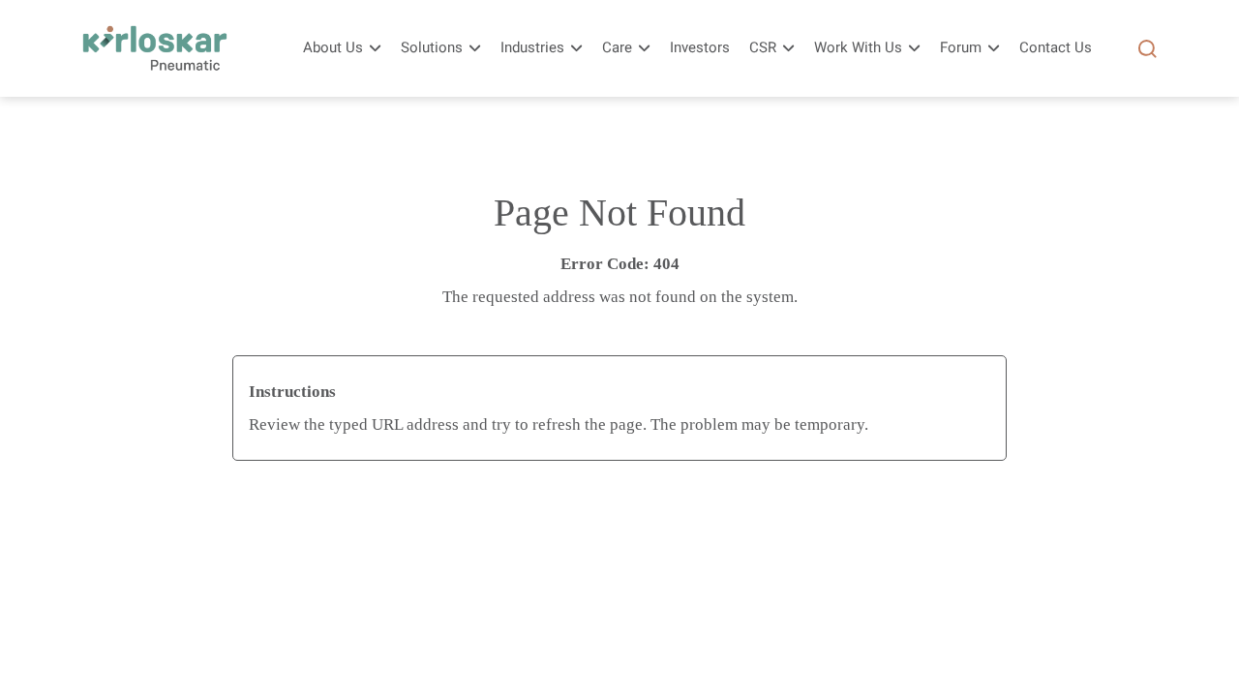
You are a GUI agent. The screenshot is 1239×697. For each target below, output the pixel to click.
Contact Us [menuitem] (1055, 48)
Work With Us (858, 48)
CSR (762, 48)
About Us (333, 48)
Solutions (432, 48)
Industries (532, 48)
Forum (961, 48)
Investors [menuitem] (700, 48)
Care (617, 48)
